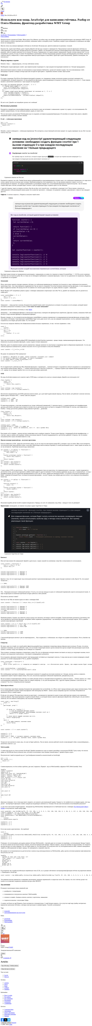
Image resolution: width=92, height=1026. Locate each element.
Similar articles (14, 965)
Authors (6, 987)
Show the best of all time (7, 969)
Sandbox (6, 989)
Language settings (6, 1022)
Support (14, 1022)
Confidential (7, 1003)
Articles (6, 983)
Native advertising (9, 1012)
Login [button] (2, 11)
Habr (10, 1024)
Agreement (7, 1002)
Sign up (6, 977)
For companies (8, 998)
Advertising (7, 1011)
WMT (2, 15)
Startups (6, 1016)
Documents (7, 1000)
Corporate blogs (8, 1009)
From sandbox (5, 36)
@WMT (10, 947)
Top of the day (5, 965)
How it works (8, 995)
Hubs (5, 986)
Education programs (10, 1014)
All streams (7, 1)
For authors (7, 997)
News (6, 984)
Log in (6, 975)
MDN (30, 309)
